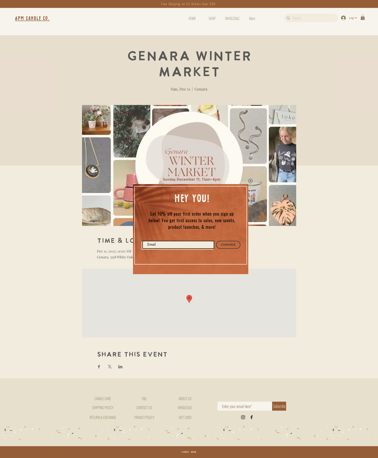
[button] (250, 181)
